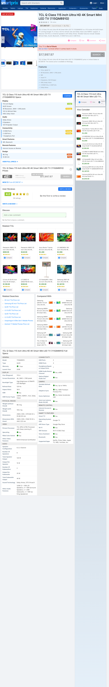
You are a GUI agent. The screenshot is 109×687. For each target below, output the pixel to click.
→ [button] (12, 182)
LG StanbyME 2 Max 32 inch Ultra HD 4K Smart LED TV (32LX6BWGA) (45, 281)
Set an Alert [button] (43, 49)
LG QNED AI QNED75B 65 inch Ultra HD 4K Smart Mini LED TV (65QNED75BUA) (27, 281)
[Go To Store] (7, 176)
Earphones (34, 8)
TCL (67, 26)
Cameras (43, 8)
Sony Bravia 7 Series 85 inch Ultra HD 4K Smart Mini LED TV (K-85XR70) (46, 249)
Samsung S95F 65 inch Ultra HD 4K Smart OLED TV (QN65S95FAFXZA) (63, 281)
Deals (101, 8)
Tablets (12, 8)
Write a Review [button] (65, 189)
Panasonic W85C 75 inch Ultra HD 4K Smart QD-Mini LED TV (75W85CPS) (9, 249)
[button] (37, 161)
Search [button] (96, 55)
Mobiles (5, 8)
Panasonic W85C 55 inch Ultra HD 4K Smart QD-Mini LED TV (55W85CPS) (27, 249)
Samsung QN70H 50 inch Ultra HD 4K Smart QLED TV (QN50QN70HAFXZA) (92, 175)
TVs (27, 8)
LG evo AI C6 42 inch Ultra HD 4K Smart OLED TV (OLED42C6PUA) (10, 281)
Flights (94, 8)
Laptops (20, 8)
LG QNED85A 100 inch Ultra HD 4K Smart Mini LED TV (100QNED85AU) (63, 249)
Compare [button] (67, 96)
